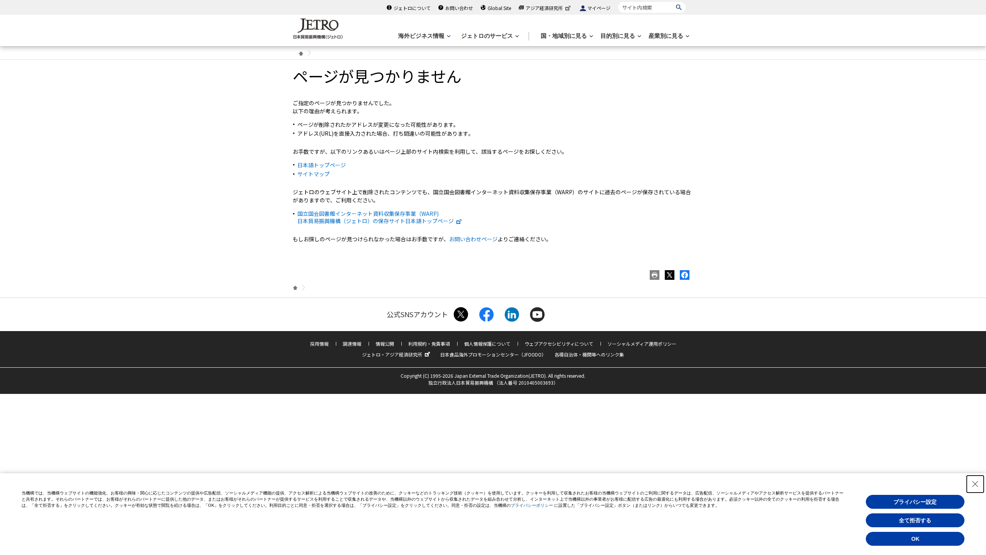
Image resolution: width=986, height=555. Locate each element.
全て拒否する (915, 520)
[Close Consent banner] (975, 484)
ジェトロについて (412, 8)
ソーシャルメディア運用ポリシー (641, 343)
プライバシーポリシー (532, 505)
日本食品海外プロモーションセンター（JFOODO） (493, 354)
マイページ (598, 8)
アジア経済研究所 (544, 8)
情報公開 (385, 343)
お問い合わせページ (473, 239)
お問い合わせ (459, 8)
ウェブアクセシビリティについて (559, 343)
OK (915, 539)
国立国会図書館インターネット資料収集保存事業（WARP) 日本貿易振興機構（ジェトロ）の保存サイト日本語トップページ (375, 217)
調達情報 (352, 343)
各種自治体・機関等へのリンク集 (589, 354)
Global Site (499, 8)
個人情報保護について (487, 343)
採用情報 (319, 343)
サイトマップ (313, 174)
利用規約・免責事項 (429, 343)
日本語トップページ (321, 165)
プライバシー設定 (915, 502)
